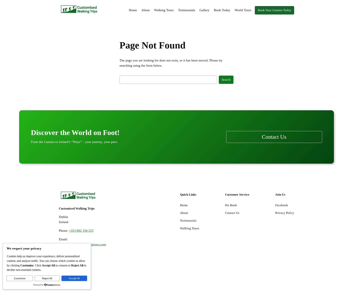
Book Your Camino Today (274, 10)
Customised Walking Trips (77, 208)
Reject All (47, 278)
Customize (19, 278)
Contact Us (274, 137)
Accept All (74, 278)
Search (226, 79)
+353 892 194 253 (81, 230)
